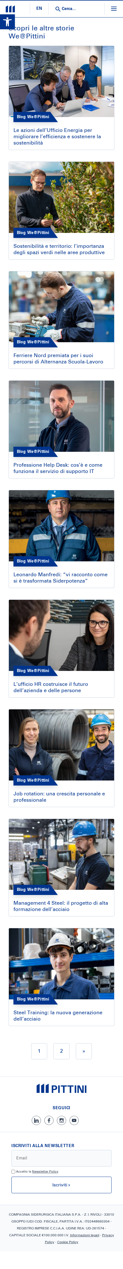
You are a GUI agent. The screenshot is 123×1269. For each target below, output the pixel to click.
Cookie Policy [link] (67, 1242)
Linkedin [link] (36, 1120)
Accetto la (37, 1171)
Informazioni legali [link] (84, 1235)
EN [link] (39, 9)
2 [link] (61, 1051)
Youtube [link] (74, 1120)
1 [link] (39, 1051)
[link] (7, 21)
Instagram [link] (61, 1120)
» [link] (83, 1051)
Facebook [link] (48, 1120)
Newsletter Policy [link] (45, 1171)
